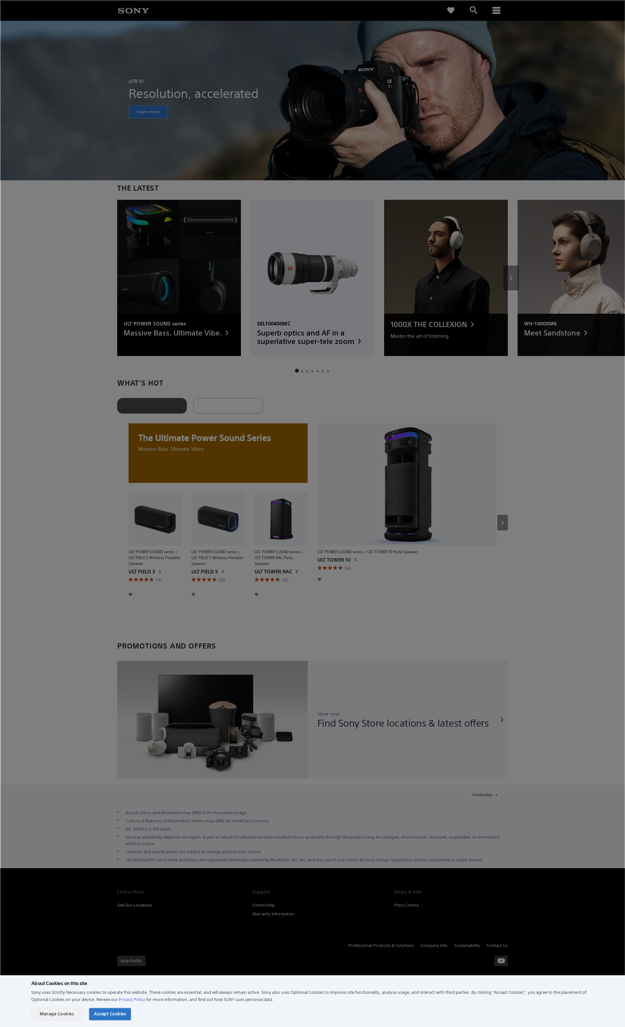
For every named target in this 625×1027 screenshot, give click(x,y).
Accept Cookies (110, 1014)
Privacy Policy (132, 999)
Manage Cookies (57, 1014)
